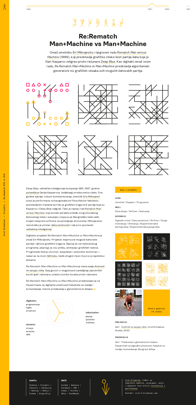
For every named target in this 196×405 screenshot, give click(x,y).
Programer (143, 202)
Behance (75, 385)
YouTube (74, 391)
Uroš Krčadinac (4, 227)
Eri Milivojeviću (83, 52)
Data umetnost (140, 221)
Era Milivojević (91, 197)
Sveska (32, 393)
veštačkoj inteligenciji (38, 229)
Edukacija (46, 388)
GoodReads (74, 393)
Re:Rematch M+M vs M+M (4, 186)
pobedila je (32, 193)
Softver (133, 211)
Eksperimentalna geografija (145, 227)
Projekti (4, 209)
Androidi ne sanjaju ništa (134, 327)
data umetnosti (60, 225)
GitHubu (52, 256)
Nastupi (35, 391)
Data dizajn (121, 211)
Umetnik (119, 202)
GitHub (64, 385)
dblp (63, 393)
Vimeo (64, 391)
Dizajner (130, 202)
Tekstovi (33, 388)
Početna (33, 385)
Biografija (44, 393)
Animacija (144, 211)
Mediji (46, 391)
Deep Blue (108, 61)
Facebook (65, 388)
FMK (75, 388)
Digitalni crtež (122, 221)
